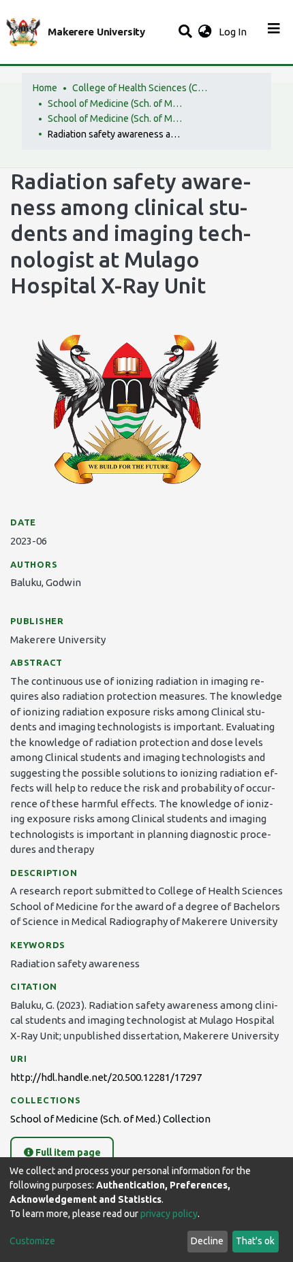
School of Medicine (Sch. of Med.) (116, 103)
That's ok (255, 1240)
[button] (205, 32)
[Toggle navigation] (274, 32)
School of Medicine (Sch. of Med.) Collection (116, 118)
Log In (234, 31)
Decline (207, 1240)
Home (45, 87)
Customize (32, 1240)
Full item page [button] (67, 1152)
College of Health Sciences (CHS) (140, 87)
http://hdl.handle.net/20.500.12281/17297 (106, 1077)
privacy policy (169, 1213)
